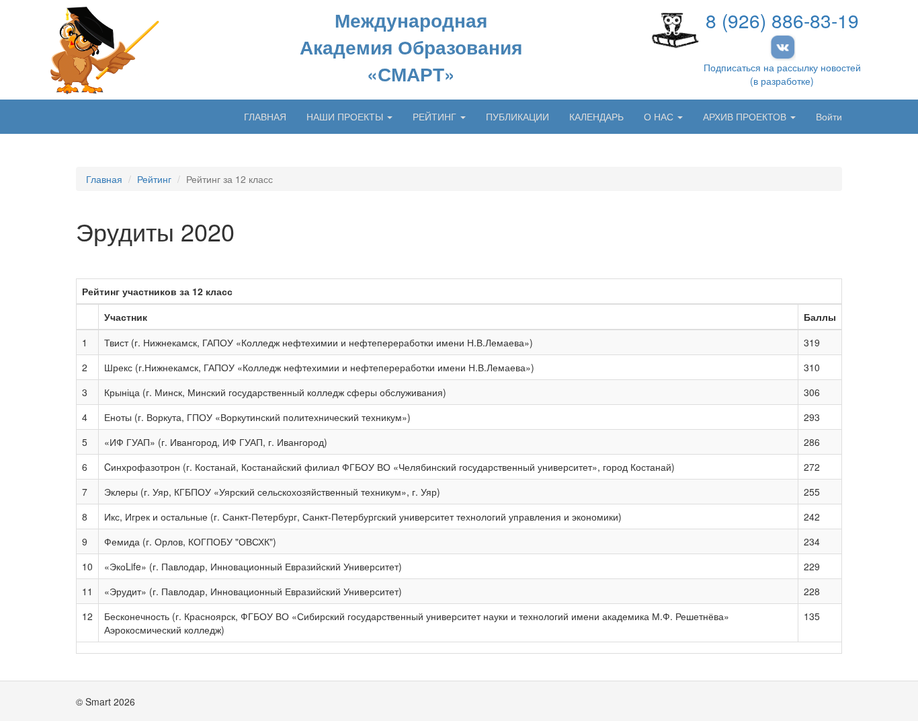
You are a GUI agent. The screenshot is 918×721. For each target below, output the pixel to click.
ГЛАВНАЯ (265, 116)
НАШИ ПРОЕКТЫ (346, 116)
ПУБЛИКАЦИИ (517, 116)
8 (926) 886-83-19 (782, 20)
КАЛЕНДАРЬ (596, 116)
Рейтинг (154, 179)
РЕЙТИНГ (436, 116)
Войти (829, 116)
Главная (104, 179)
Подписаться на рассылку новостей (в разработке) (782, 74)
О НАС (660, 116)
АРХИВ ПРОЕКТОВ (746, 116)
